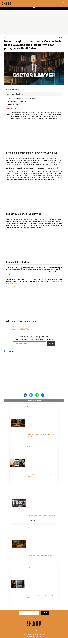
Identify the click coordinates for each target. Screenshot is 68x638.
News (5, 37)
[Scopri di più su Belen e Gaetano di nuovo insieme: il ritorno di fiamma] (17, 463)
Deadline (13, 287)
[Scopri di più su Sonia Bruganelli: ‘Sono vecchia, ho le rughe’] (19, 503)
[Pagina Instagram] (36, 631)
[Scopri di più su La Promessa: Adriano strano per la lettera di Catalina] (18, 423)
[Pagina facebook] (31, 631)
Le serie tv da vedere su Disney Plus (21, 327)
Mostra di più (11, 108)
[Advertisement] (34, 22)
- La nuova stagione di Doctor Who (16, 101)
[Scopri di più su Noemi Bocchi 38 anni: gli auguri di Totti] (19, 544)
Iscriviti (51, 344)
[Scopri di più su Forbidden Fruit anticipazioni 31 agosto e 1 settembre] (18, 584)
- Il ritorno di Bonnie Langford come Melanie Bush (21, 98)
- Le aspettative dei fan (13, 104)
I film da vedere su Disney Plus (19, 329)
